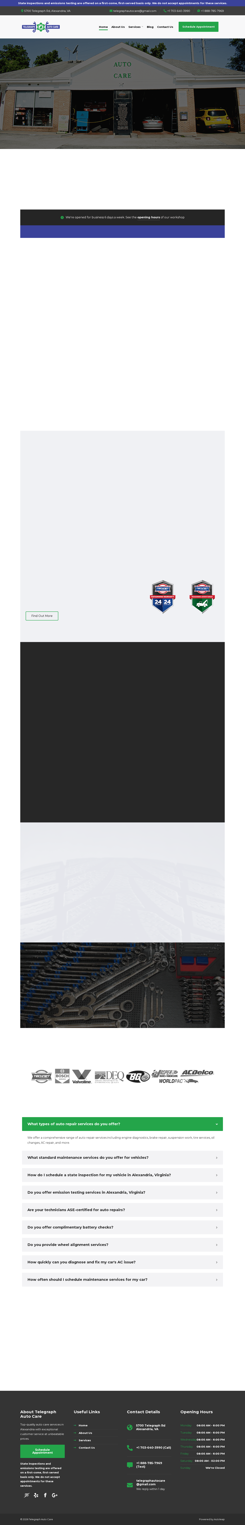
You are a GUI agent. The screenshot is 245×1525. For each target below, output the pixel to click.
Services (134, 27)
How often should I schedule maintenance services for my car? (87, 1279)
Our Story (137, 94)
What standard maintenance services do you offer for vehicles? (88, 1157)
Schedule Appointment (198, 26)
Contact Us (165, 27)
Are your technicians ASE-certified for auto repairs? (76, 1210)
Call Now (107, 94)
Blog (150, 27)
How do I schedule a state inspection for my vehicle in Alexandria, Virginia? (99, 1175)
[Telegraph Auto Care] (41, 26)
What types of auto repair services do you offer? (73, 1124)
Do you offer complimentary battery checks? (70, 1227)
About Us (118, 27)
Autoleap (219, 1519)
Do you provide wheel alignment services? (67, 1245)
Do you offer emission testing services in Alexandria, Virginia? (86, 1192)
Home (103, 27)
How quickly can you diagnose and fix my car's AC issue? (81, 1262)
